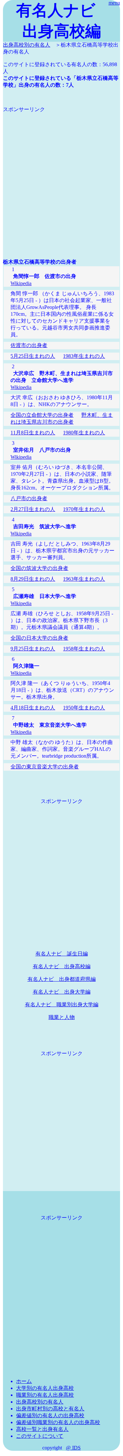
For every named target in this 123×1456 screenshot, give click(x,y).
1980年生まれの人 (84, 432)
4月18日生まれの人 (32, 707)
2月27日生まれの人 (32, 509)
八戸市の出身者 (28, 498)
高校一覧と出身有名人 (42, 1429)
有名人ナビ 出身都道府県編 (62, 979)
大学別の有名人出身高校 (45, 1388)
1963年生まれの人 (84, 579)
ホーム (24, 1381)
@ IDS (73, 1447)
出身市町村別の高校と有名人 (50, 1408)
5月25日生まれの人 (32, 356)
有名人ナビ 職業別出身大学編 (61, 1004)
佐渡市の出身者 (28, 345)
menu (114, 3)
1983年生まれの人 (84, 356)
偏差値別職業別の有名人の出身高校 (58, 1422)
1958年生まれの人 (84, 648)
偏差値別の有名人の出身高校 (50, 1415)
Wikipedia (20, 283)
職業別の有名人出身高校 (45, 1395)
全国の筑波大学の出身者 (39, 568)
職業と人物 (62, 1017)
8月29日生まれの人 (32, 579)
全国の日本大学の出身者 (39, 638)
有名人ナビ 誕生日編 (61, 953)
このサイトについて (39, 1436)
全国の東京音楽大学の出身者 (44, 766)
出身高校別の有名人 (26, 45)
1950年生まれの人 (84, 707)
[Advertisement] (61, 174)
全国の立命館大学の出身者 (41, 415)
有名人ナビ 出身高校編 (62, 966)
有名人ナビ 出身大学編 (62, 992)
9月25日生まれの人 (32, 648)
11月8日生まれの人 (32, 432)
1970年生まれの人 (84, 509)
